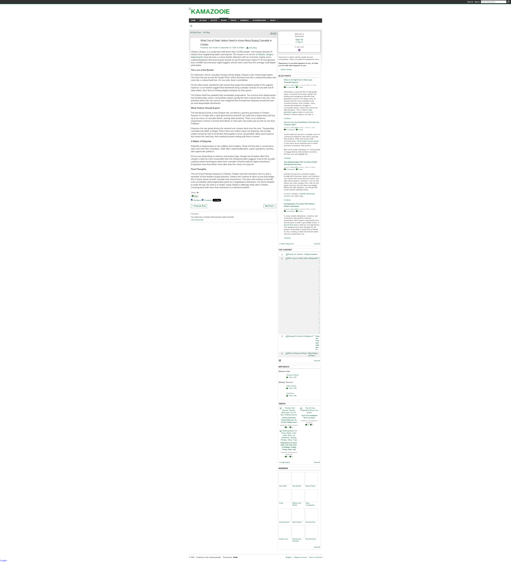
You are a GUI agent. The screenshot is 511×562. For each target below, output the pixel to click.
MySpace (197, 200)
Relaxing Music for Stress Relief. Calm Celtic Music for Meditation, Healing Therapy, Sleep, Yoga (289, 446)
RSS (280, 360)
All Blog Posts (195, 32)
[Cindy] (285, 495)
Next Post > (269, 206)
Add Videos (285, 462)
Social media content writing (307, 141)
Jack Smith (213, 48)
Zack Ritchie (296, 486)
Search (508, 2)
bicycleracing (310, 522)
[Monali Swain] (311, 478)
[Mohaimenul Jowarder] (298, 531)
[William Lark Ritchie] (298, 495)
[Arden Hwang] (282, 390)
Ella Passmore (311, 539)
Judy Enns (290, 393)
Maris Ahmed (297, 522)
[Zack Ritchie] (298, 478)
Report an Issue (300, 557)
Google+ (3, 560)
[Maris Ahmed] (298, 514)
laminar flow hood (290, 225)
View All (317, 244)
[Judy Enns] (282, 397)
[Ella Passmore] (311, 531)
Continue (287, 118)
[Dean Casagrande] (311, 495)
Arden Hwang (291, 386)
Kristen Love (283, 539)
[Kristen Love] (285, 531)
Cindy (281, 503)
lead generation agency (298, 111)
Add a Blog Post (287, 244)
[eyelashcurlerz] (285, 514)
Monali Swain (310, 486)
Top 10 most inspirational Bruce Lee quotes (309, 416)
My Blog (206, 32)
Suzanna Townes (292, 375)
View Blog (253, 48)
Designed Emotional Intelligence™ (317, 343)
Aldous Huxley (286, 69)
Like (196, 196)
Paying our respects (310, 254)
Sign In (477, 2)
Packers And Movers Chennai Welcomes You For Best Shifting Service (289, 420)
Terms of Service (315, 557)
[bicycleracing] (311, 514)
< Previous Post (199, 206)
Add (274, 33)
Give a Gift (292, 377)
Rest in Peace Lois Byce (312, 354)
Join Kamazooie (197, 220)
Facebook (208, 200)
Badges (289, 557)
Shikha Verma (292, 425)
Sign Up (470, 2)
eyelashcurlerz (284, 522)
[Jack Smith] (194, 46)
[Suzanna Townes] (282, 379)
